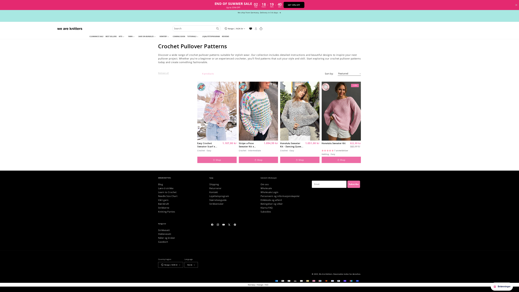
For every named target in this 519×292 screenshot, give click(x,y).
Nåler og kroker (166, 237)
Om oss (265, 184)
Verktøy (163, 36)
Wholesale (266, 188)
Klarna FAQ (267, 207)
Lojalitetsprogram (219, 196)
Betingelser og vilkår (272, 203)
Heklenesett (164, 234)
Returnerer (215, 188)
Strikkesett (164, 230)
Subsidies (266, 211)
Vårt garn (163, 200)
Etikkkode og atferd (271, 200)
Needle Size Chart (167, 196)
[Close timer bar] (516, 5)
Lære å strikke (165, 188)
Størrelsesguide (218, 200)
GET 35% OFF (294, 5)
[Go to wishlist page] (250, 28)
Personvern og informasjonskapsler (280, 196)
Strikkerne (163, 207)
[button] (122, 36)
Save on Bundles (146, 36)
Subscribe (354, 184)
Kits (120, 36)
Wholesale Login (269, 192)
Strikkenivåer (216, 203)
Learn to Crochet (167, 192)
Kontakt (213, 192)
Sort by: (329, 73)
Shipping (214, 184)
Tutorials (191, 36)
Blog (160, 184)
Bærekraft (163, 203)
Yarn (130, 36)
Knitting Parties (166, 211)
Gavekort (163, 241)
